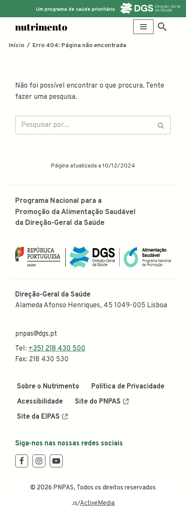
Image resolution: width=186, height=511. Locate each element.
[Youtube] (56, 460)
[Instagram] (38, 460)
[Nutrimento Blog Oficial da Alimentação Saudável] (41, 27)
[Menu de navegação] (143, 26)
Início (16, 45)
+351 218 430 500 (57, 348)
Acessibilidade (40, 401)
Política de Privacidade (127, 386)
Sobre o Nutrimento (48, 386)
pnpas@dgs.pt (36, 334)
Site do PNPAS (98, 401)
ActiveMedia (97, 503)
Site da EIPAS (38, 417)
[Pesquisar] (162, 26)
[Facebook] (21, 460)
